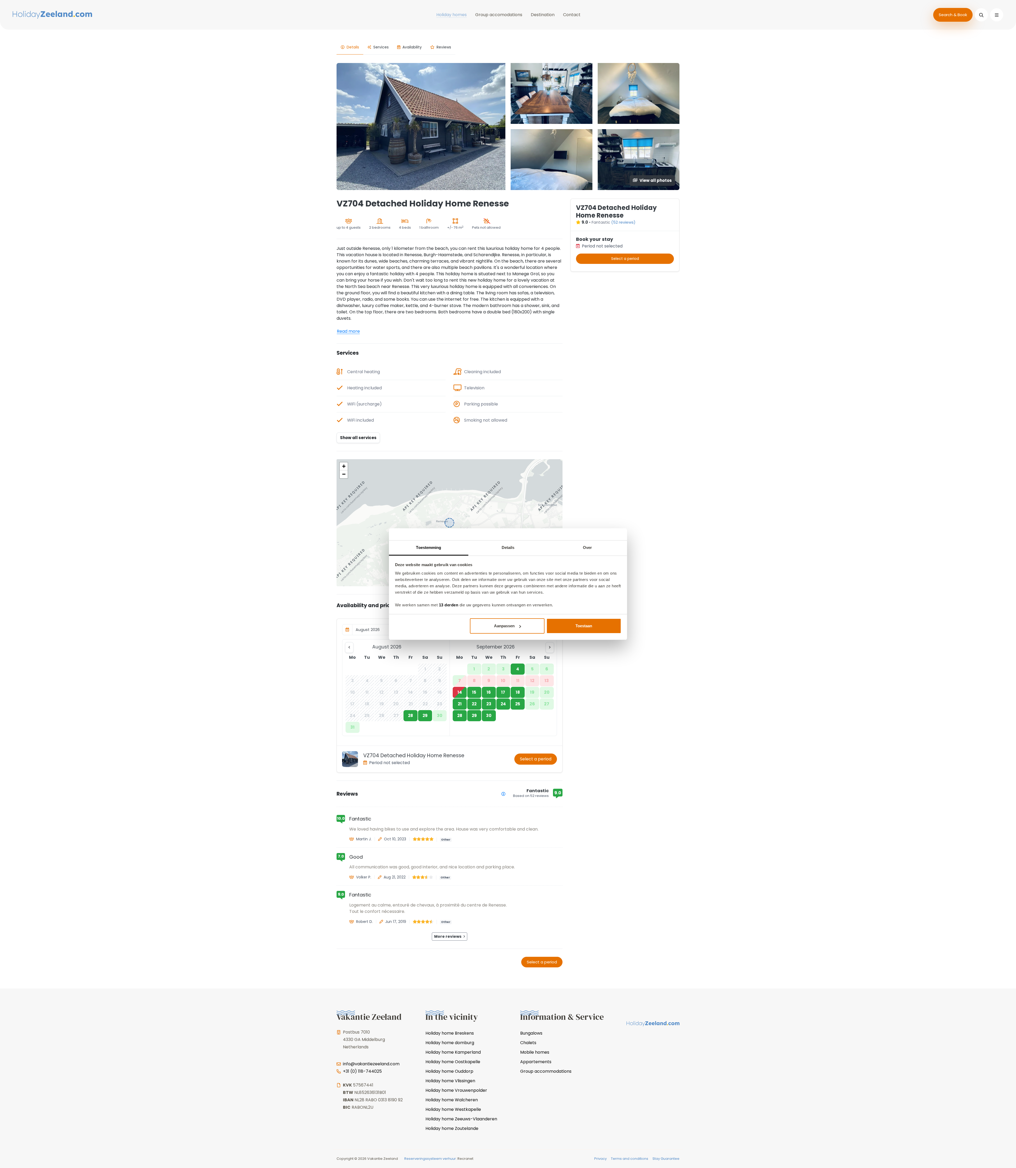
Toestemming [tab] (428, 547)
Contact (571, 15)
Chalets (528, 1043)
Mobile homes (534, 1052)
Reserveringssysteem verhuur (430, 1158)
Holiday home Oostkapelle (452, 1062)
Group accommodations (546, 1071)
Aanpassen (504, 626)
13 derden (449, 605)
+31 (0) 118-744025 (362, 1071)
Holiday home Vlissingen (450, 1081)
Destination (543, 15)
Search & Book (953, 14)
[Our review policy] (503, 794)
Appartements (535, 1062)
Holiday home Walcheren (451, 1100)
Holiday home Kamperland (453, 1052)
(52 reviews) (623, 222)
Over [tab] (587, 547)
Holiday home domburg (449, 1043)
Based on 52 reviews (531, 795)
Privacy (600, 1158)
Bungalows (531, 1033)
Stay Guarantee (665, 1158)
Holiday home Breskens (449, 1033)
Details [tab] (508, 547)
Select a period (535, 759)
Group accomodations (498, 15)
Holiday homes (451, 15)
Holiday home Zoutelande (451, 1128)
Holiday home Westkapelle (453, 1109)
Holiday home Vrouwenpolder (456, 1090)
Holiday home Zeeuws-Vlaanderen (461, 1119)
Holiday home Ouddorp (449, 1071)
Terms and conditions (629, 1158)
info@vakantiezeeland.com (371, 1064)
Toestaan (583, 626)
